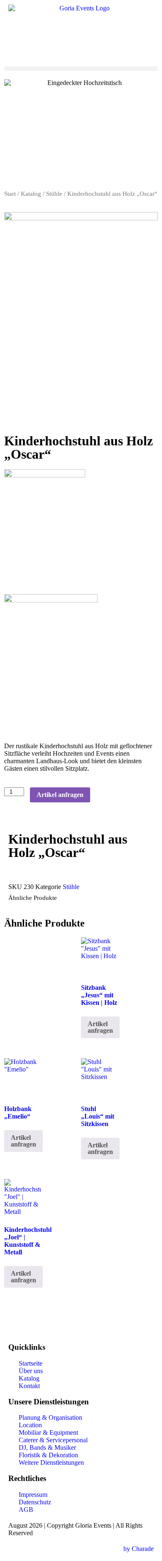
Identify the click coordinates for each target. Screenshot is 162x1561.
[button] (81, 68)
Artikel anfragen (60, 794)
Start (10, 193)
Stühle (54, 193)
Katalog (31, 193)
